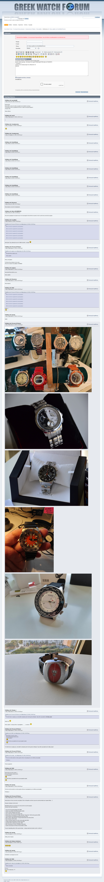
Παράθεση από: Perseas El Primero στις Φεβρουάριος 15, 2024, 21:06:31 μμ (20, 714)
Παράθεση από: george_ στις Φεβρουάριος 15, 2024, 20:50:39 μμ (18, 755)
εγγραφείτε (17, 17)
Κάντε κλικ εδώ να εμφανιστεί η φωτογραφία (14, 226)
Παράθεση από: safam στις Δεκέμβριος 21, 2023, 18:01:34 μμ (17, 863)
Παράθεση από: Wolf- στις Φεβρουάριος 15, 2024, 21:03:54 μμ (17, 733)
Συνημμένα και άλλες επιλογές (23, 77)
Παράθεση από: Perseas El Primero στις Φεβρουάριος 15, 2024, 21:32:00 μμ (20, 224)
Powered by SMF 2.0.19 (8, 879)
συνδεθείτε (12, 17)
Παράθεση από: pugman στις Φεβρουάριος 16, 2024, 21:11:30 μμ (17, 251)
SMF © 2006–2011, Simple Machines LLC (21, 879)
